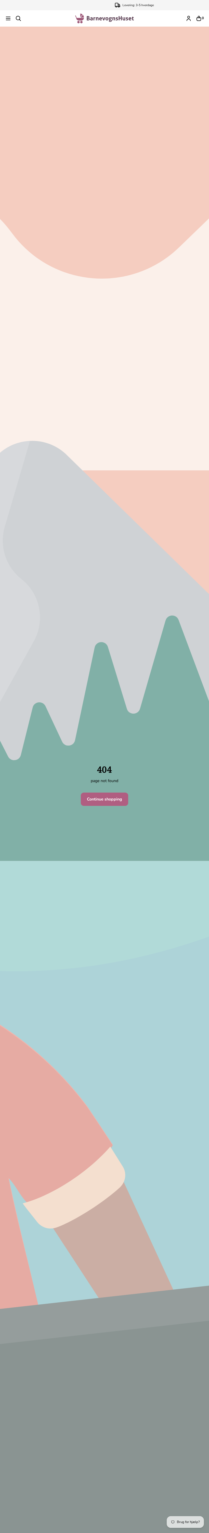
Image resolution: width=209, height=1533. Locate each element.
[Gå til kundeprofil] (189, 18)
